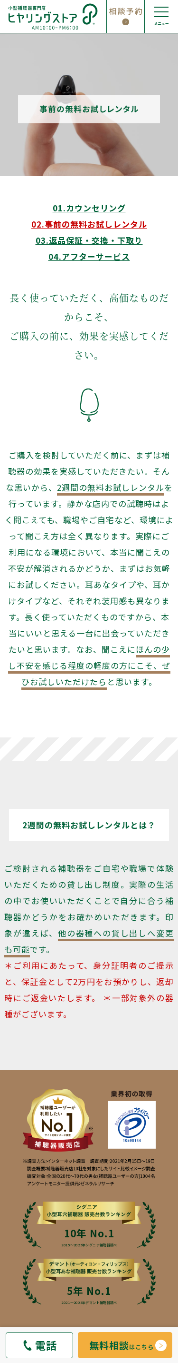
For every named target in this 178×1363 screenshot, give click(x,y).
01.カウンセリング (89, 208)
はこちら (121, 1345)
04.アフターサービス (89, 256)
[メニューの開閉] (161, 16)
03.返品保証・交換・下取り (89, 240)
